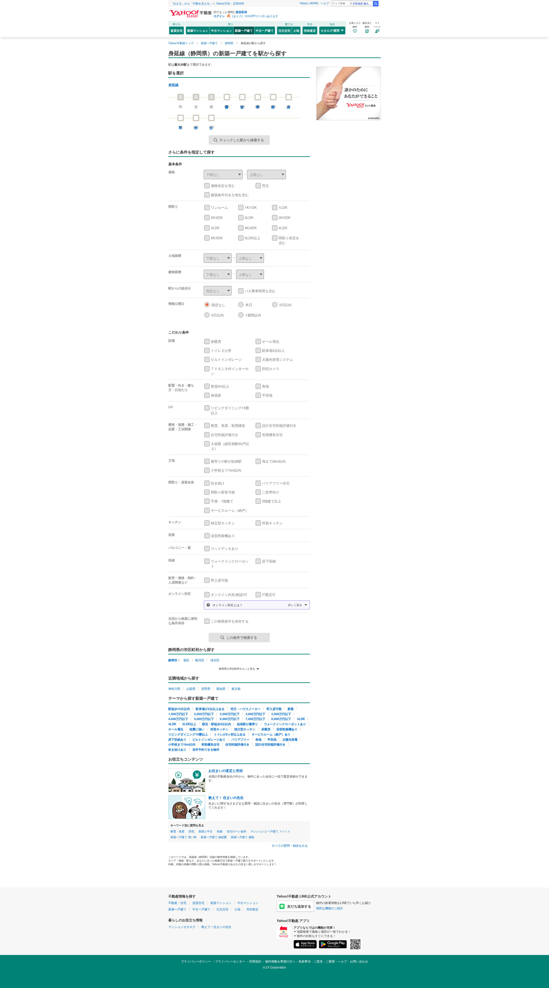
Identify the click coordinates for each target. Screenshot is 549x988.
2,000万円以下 (204, 714)
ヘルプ (325, 3)
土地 (296, 30)
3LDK (301, 719)
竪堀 (180, 123)
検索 (376, 3)
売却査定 (310, 30)
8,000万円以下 (281, 719)
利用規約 (255, 961)
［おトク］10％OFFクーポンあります (254, 16)
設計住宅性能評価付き (270, 744)
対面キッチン (219, 729)
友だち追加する (299, 906)
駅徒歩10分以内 (179, 709)
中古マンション (221, 30)
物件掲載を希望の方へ (280, 961)
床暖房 (265, 729)
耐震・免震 (177, 831)
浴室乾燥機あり (286, 729)
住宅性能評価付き (237, 744)
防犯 (191, 831)
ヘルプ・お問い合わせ (353, 961)
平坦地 (271, 739)
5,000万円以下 (204, 719)
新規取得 (241, 12)
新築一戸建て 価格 (242, 837)
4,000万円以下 (178, 719)
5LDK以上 (189, 724)
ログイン (219, 16)
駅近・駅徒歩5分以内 (216, 724)
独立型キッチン (244, 729)
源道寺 (257, 103)
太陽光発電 (289, 739)
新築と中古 (206, 831)
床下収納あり (177, 739)
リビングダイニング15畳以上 (188, 734)
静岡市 (172, 660)
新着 (291, 709)
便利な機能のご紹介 (329, 908)
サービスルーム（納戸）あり (271, 734)
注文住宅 (284, 30)
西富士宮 (227, 103)
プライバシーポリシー (196, 961)
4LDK (172, 724)
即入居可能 (274, 709)
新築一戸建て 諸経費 (214, 837)
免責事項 (305, 961)
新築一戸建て (244, 30)
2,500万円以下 (230, 714)
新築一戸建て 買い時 (183, 837)
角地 (258, 739)
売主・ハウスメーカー (246, 709)
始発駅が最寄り (247, 724)
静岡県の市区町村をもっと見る (237, 668)
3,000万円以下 (255, 714)
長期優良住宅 (210, 744)
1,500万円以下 (178, 714)
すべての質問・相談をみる (290, 846)
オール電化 (175, 729)
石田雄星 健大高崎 (363, 3)
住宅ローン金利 (236, 831)
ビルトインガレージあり (208, 739)
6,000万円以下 (230, 719)
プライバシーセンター (230, 961)
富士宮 (242, 103)
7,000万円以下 (255, 719)
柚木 (196, 123)
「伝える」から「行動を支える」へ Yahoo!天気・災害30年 (207, 3)
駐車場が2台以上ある (210, 709)
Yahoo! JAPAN (309, 3)
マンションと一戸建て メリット (270, 831)
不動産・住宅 (177, 903)
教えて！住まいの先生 (216, 927)
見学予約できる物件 (205, 749)
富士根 (273, 103)
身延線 (173, 84)
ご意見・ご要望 (324, 961)
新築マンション (197, 30)
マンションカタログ (181, 927)
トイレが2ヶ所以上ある (230, 734)
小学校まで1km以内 (181, 744)
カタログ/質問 (330, 30)
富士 (211, 123)
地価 (219, 831)
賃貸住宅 (176, 30)
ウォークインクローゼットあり (285, 724)
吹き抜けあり (177, 749)
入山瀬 (288, 103)
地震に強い (196, 729)
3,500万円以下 (281, 714)
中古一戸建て (265, 30)
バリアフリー (240, 739)
